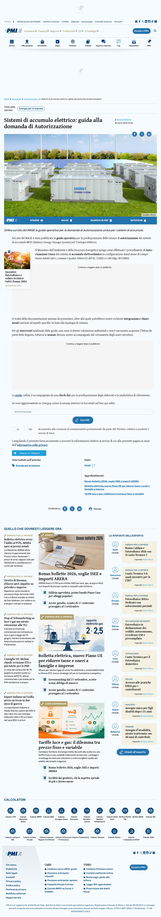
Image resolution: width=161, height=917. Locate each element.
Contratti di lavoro (103, 21)
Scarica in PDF (100, 220)
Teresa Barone (124, 119)
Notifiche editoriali (16, 893)
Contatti (10, 877)
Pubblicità (11, 869)
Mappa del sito (13, 897)
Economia (29, 31)
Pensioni (118, 21)
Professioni (69, 31)
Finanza (42, 31)
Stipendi (75, 21)
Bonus (49, 535)
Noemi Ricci (148, 559)
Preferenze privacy (16, 889)
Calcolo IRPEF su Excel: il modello (59, 890)
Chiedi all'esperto (135, 752)
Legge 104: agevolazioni (98, 884)
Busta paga (87, 21)
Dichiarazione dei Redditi (28, 21)
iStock (153, 215)
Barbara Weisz (146, 716)
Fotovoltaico (132, 654)
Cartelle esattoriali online (99, 873)
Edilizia (129, 679)
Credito (65, 21)
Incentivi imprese (51, 21)
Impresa (54, 31)
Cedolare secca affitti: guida (62, 869)
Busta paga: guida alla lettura (96, 879)
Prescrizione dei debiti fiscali (96, 890)
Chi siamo (11, 865)
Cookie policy (13, 885)
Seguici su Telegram (30, 453)
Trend (7, 21)
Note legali (11, 873)
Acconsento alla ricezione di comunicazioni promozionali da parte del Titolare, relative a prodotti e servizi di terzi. (93, 431)
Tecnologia (90, 31)
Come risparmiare (55, 704)
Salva (65, 220)
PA (79, 31)
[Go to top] (137, 906)
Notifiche (136, 220)
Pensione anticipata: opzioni (62, 880)
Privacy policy (13, 881)
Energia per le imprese (31, 108)
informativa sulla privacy (32, 445)
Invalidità (130, 705)
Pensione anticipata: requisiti (57, 875)
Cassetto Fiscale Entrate (60, 884)
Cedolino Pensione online (99, 869)
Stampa (35, 220)
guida (18, 395)
